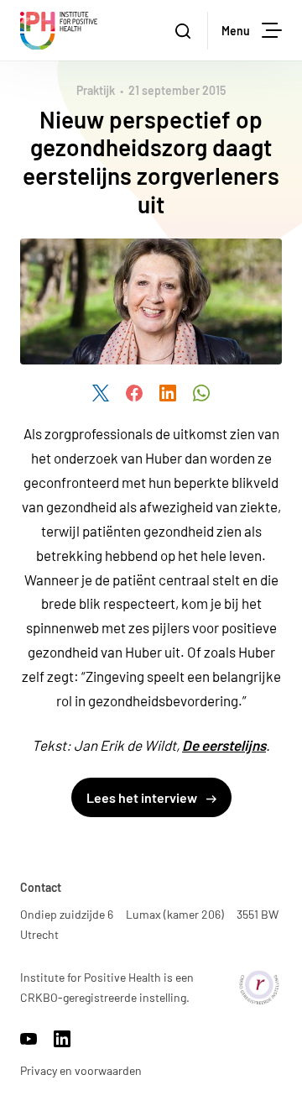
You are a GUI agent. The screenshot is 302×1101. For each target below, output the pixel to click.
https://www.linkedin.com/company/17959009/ (62, 1038)
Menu (235, 31)
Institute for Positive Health (58, 31)
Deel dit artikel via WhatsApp (201, 393)
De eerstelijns (224, 745)
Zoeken (184, 31)
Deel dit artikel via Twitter (100, 393)
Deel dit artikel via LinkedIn (167, 393)
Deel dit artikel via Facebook (134, 393)
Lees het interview (143, 797)
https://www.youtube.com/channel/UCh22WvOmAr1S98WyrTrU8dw (28, 1038)
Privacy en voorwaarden (81, 1070)
